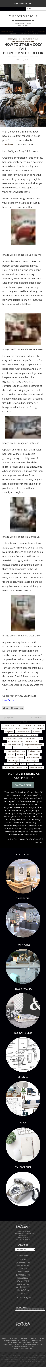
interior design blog (11, 764)
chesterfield (33, 735)
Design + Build (37, 1340)
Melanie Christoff (7, 728)
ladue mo (41, 725)
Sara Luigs (30, 60)
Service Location (13, 741)
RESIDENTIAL (23, 854)
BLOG (23, 1123)
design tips (10, 754)
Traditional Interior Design (13, 738)
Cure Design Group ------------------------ (13, 31)
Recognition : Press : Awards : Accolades (23, 1342)
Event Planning (30, 725)
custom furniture (16, 725)
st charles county (29, 738)
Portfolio (13, 1338)
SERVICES (23, 1076)
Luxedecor (8, 144)
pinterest (12, 735)
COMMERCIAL (22, 898)
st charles (5, 725)
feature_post (21, 754)
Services (33, 1338)
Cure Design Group (20, 39)
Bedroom (10, 39)
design (23, 764)
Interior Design (28, 41)
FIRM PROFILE (23, 944)
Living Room (9, 732)
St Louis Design (11, 758)
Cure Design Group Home (23, 3)
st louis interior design (33, 758)
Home (4, 1338)
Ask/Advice (29, 741)
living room (40, 728)
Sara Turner (18, 748)
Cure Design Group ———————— (23, 18)
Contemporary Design (23, 732)
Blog (42, 1338)
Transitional (37, 732)
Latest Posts (18, 708)
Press (18, 728)
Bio (7, 708)
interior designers (32, 761)
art (37, 741)
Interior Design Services (23, 1348)
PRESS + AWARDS (23, 988)
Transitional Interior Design (12, 745)
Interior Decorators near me (23, 1346)
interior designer (9, 767)
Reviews (24, 1338)
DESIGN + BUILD (23, 1032)
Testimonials (23, 1255)
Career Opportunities (11, 1344)
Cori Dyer (28, 748)
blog (22, 761)
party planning (22, 735)
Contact (25, 1340)
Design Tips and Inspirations (33, 745)
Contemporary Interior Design (15, 751)
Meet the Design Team (11, 1340)
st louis (21, 758)
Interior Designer (33, 754)
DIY (22, 741)
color (39, 751)
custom (8, 748)
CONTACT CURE (23, 785)
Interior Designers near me (33, 1344)
